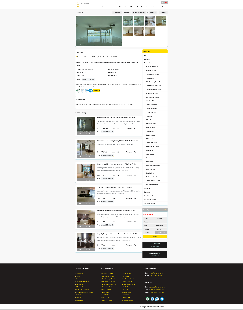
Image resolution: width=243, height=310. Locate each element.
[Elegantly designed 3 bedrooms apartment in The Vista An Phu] (86, 247)
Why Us (78, 297)
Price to (158, 229)
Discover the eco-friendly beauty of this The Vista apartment (117, 141)
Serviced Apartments (82, 281)
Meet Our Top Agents (82, 289)
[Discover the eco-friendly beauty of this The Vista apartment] (86, 154)
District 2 (153, 12)
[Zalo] (87, 92)
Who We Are (80, 287)
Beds (145, 225)
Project (146, 222)
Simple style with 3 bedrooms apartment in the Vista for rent (117, 164)
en (166, 2)
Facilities (147, 233)
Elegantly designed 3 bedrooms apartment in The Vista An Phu (117, 234)
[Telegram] (91, 92)
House (78, 279)
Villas (78, 276)
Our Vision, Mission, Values (84, 292)
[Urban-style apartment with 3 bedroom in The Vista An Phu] (86, 224)
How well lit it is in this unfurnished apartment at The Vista (116, 117)
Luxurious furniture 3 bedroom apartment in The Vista (114, 187)
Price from (147, 229)
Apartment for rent (139, 12)
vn (162, 2)
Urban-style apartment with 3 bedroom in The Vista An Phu (116, 210)
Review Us (79, 300)
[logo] (82, 7)
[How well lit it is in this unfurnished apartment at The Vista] (86, 131)
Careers (78, 295)
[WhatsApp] (78, 92)
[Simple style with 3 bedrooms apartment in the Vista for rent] (86, 178)
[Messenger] (82, 92)
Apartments (79, 273)
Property (146, 218)
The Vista (163, 12)
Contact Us (79, 284)
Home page (116, 12)
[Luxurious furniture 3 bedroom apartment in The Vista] (86, 201)
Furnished (159, 225)
